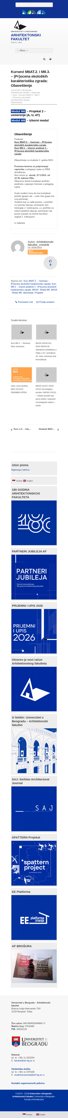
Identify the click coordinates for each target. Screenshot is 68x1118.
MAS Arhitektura (36, 252)
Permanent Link (25, 302)
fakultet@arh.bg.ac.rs (24, 1060)
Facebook (24, 12)
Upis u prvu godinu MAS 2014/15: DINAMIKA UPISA (19, 389)
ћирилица (16, 470)
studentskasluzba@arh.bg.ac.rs (29, 1075)
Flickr (34, 12)
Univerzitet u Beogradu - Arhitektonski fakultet (22, 91)
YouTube (29, 12)
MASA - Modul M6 (41, 290)
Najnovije (36, 92)
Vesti (15, 95)
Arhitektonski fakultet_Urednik (40, 243)
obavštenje (28, 292)
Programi (39, 292)
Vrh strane (32, 1107)
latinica (26, 470)
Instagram (44, 12)
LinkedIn (39, 12)
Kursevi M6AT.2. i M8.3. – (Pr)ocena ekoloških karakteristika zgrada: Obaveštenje (25, 99)
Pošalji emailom (46, 302)
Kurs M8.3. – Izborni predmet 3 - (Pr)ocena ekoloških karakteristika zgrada (33, 287)
